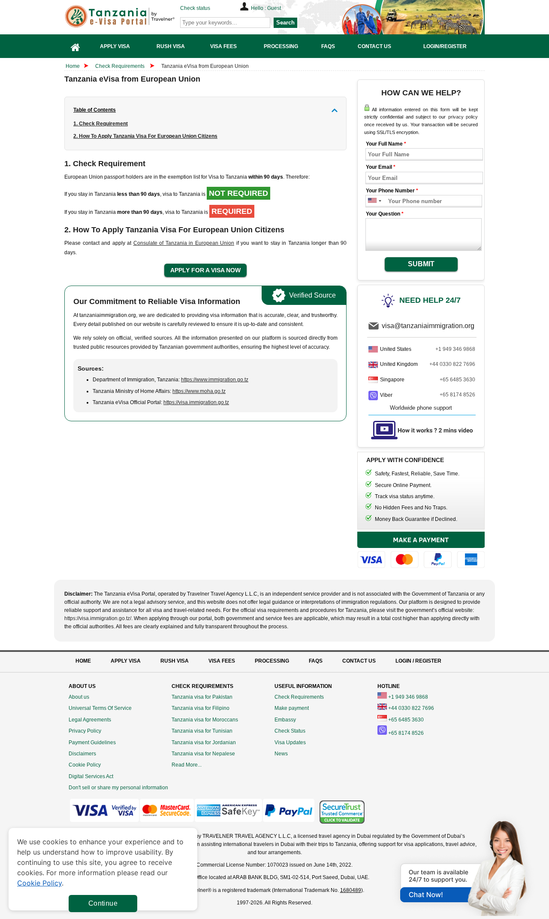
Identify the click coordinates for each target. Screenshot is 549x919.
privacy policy (463, 116)
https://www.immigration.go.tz (214, 380)
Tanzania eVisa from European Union (205, 66)
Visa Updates (290, 742)
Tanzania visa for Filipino (200, 708)
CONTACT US (359, 661)
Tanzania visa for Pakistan (202, 697)
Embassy (285, 720)
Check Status (289, 731)
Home (73, 66)
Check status (195, 8)
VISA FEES (221, 661)
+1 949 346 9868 (455, 349)
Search (285, 22)
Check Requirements (120, 66)
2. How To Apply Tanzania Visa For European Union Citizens (145, 136)
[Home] (75, 46)
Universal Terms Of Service (100, 708)
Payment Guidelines (92, 742)
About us (79, 697)
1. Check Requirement (100, 124)
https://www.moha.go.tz (199, 391)
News (281, 754)
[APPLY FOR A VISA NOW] (205, 271)
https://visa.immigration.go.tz (196, 402)
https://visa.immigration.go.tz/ (97, 618)
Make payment (291, 708)
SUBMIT (421, 264)
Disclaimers (82, 754)
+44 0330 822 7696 (452, 364)
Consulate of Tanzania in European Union (184, 243)
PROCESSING (272, 661)
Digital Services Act (91, 776)
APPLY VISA (126, 661)
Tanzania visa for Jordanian (204, 742)
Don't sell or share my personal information (118, 788)
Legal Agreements (90, 720)
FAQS (316, 661)
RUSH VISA (174, 661)
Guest (274, 8)
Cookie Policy (85, 765)
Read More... (187, 765)
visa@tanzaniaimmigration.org (428, 325)
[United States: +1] (371, 201)
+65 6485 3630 (457, 380)
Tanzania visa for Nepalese (203, 754)
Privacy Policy (85, 731)
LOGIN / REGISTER (418, 661)
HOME (83, 661)
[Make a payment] (421, 551)
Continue (103, 903)
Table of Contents (94, 110)
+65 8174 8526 (457, 395)
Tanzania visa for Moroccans (205, 720)
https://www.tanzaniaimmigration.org (133, 16)
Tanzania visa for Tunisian (202, 731)
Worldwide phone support (421, 408)
